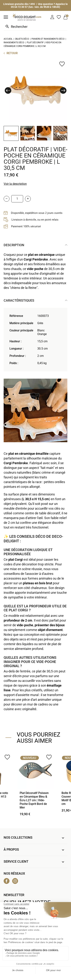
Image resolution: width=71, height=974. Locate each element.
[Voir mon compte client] (52, 17)
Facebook (6, 881)
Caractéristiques (19, 300)
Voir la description (15, 183)
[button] (7, 90)
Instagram (15, 881)
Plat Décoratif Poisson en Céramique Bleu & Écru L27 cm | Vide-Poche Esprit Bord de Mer (34, 800)
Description (14, 245)
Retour (12, 53)
